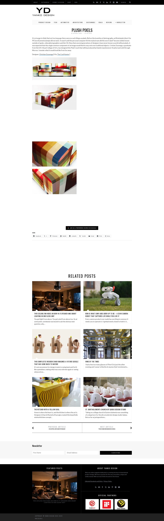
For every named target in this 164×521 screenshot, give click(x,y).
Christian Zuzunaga (46, 54)
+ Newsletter (120, 22)
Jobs (76, 2)
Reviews (109, 22)
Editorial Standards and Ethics (94, 481)
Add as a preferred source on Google (83, 228)
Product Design (44, 22)
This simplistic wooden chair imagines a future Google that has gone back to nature (56, 362)
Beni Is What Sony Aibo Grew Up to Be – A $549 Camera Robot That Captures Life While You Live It (106, 314)
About (36, 2)
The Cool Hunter (63, 54)
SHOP (69, 2)
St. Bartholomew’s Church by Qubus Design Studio (105, 409)
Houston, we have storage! (57, 428)
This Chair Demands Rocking (107, 428)
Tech (55, 22)
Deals (101, 22)
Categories (45, 2)
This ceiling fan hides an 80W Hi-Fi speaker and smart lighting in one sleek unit (54, 501)
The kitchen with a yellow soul (47, 409)
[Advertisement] (97, 12)
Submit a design (58, 2)
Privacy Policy (108, 481)
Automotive (65, 22)
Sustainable (90, 22)
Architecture (78, 22)
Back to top (38, 518)
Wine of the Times (92, 361)
